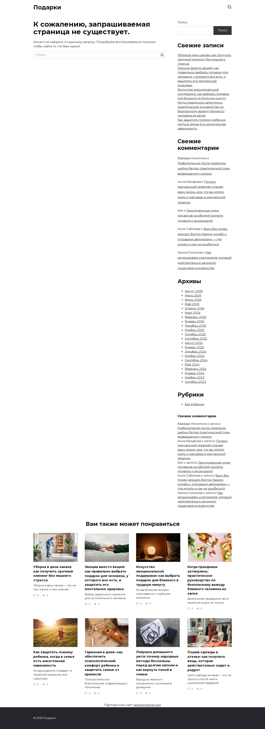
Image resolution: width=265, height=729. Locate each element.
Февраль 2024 (195, 369)
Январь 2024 (194, 373)
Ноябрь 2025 (194, 330)
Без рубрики (194, 404)
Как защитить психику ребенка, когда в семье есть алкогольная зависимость (202, 124)
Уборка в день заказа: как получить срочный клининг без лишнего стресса (204, 59)
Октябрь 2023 (195, 382)
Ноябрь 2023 (194, 377)
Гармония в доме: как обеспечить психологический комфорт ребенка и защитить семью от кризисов (104, 663)
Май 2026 (192, 304)
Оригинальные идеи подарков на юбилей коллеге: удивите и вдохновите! (200, 216)
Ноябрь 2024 (194, 356)
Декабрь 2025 (195, 325)
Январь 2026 (194, 321)
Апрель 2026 (194, 308)
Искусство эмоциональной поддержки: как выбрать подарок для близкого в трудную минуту (203, 94)
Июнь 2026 (193, 300)
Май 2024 (192, 364)
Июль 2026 (193, 295)
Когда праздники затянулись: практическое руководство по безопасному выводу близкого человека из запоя (206, 580)
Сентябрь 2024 (196, 360)
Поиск (182, 22)
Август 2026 (194, 291)
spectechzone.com (147, 705)
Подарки (47, 7)
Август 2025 (194, 343)
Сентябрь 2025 (196, 338)
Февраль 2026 (195, 317)
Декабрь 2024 (195, 351)
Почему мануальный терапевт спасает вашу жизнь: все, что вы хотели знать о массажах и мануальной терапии (202, 192)
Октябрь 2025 (195, 334)
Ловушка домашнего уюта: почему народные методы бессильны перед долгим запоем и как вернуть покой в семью (157, 663)
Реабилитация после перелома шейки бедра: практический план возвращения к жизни (204, 168)
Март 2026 (192, 312)
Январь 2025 (194, 347)
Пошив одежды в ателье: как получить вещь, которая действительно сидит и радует (208, 661)
